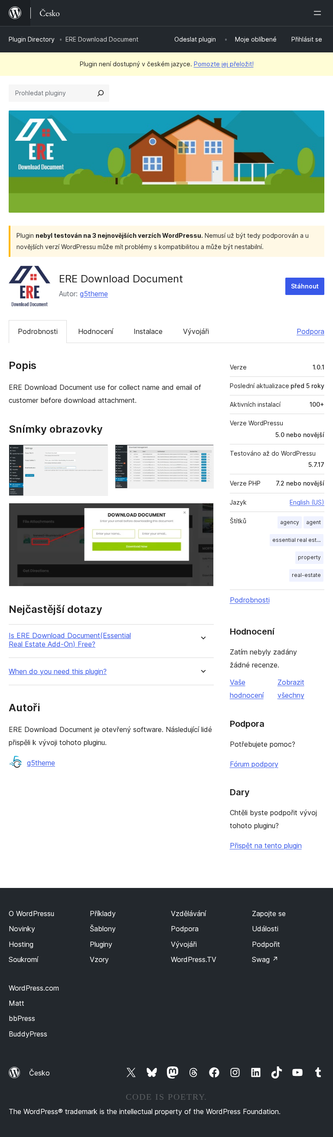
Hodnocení (95, 331)
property (309, 557)
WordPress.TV (193, 959)
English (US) (307, 502)
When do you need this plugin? (58, 671)
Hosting (21, 944)
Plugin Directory (32, 39)
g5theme (94, 293)
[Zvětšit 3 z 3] (202, 514)
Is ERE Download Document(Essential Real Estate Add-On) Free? (70, 640)
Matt (16, 1003)
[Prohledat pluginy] (100, 93)
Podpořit (266, 944)
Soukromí (23, 959)
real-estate (306, 575)
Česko (39, 1073)
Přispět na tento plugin (266, 845)
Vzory (99, 959)
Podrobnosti (38, 331)
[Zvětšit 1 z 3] (96, 456)
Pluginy (101, 944)
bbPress (22, 1018)
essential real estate (297, 540)
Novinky (22, 928)
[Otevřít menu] (319, 13)
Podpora (310, 331)
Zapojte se (269, 913)
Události (265, 928)
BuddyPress (28, 1034)
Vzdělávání (188, 913)
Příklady (103, 913)
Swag (265, 959)
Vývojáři (196, 331)
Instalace (148, 331)
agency (289, 522)
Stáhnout (305, 286)
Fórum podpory (254, 764)
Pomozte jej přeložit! (224, 64)
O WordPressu (31, 913)
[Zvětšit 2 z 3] (202, 456)
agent (313, 522)
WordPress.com (34, 988)
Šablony (103, 928)
